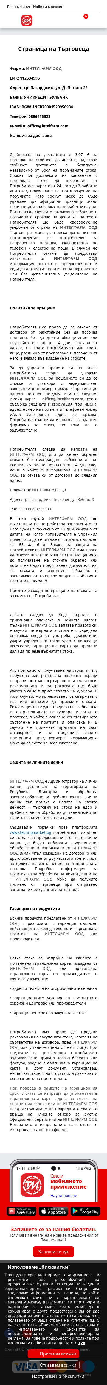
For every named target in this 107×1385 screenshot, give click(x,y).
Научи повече (63, 1195)
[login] (94, 20)
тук (81, 1342)
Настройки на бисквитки (58, 1376)
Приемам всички (58, 1354)
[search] (68, 20)
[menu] (12, 20)
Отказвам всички (58, 1365)
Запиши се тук (53, 1252)
